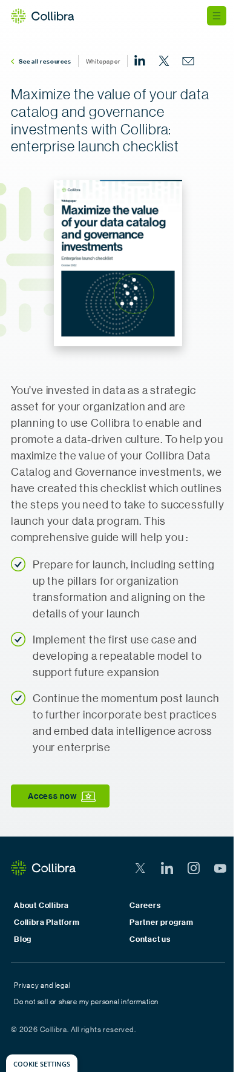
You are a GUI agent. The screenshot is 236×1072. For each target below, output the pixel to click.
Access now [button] (52, 795)
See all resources (45, 61)
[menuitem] (139, 61)
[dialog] (41, 1063)
